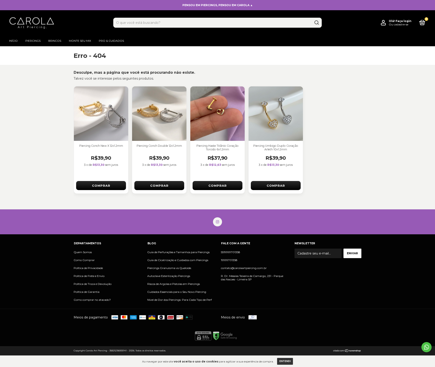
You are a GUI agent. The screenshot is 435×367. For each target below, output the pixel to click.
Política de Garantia (86, 292)
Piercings (33, 40)
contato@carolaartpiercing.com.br (244, 268)
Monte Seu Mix (80, 40)
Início (13, 40)
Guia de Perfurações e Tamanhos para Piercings (178, 252)
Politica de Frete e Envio (89, 276)
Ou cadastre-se (398, 24)
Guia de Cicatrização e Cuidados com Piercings (177, 260)
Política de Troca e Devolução (92, 284)
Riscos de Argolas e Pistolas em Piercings (173, 284)
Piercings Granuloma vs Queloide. (169, 268)
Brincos (54, 40)
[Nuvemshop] (347, 351)
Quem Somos (83, 252)
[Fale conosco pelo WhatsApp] (426, 347)
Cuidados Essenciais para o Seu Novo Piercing (176, 292)
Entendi (285, 361)
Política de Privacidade (88, 268)
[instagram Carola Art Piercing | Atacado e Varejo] (217, 221)
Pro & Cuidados (111, 40)
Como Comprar (84, 260)
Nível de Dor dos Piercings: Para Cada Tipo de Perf (179, 299)
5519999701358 (230, 252)
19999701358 (229, 260)
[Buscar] (316, 23)
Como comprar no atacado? (92, 299)
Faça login (403, 21)
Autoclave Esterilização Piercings (168, 276)
